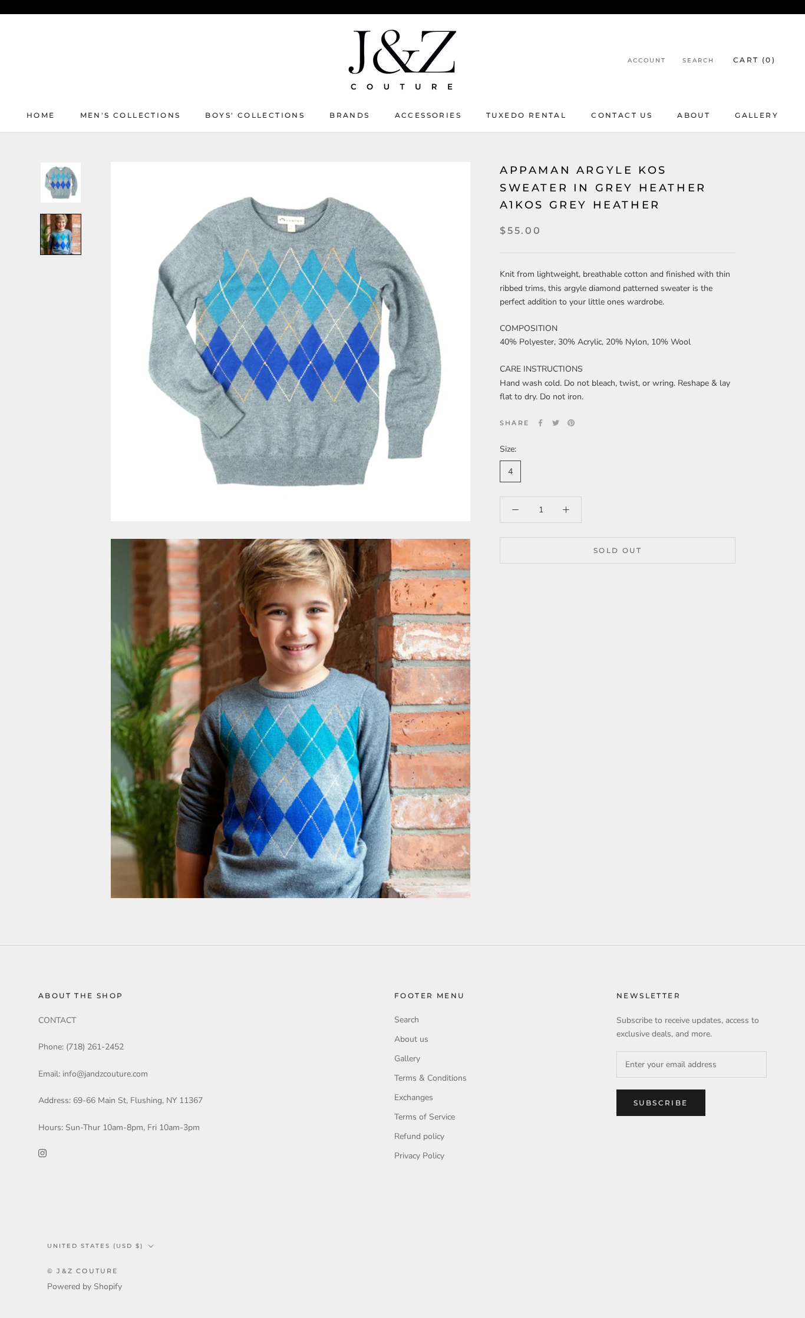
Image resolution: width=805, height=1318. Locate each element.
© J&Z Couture (82, 1271)
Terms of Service (424, 1116)
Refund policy (419, 1136)
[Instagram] (42, 1153)
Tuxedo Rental (526, 115)
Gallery (756, 115)
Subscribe (661, 1102)
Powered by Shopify (84, 1286)
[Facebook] (540, 422)
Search (698, 60)
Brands (349, 115)
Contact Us (621, 115)
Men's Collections (130, 115)
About (693, 115)
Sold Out (617, 550)
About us (411, 1039)
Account (647, 60)
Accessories (428, 115)
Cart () (754, 59)
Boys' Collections (255, 115)
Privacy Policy (419, 1155)
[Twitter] (555, 422)
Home (41, 115)
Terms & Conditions (430, 1078)
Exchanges (413, 1097)
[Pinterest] (571, 422)
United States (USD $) (95, 1246)
